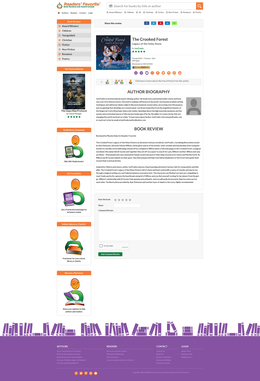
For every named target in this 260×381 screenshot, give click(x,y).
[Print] (174, 23)
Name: (100, 205)
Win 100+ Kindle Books (115, 354)
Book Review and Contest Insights (70, 357)
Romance (187, 12)
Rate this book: (104, 199)
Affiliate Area (186, 357)
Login (90, 13)
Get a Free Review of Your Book (69, 351)
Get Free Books (112, 357)
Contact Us (160, 351)
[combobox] (155, 6)
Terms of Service (183, 372)
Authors (65, 13)
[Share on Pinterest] (160, 23)
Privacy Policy (169, 372)
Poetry (198, 12)
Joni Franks (139, 48)
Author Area (186, 351)
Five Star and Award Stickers (68, 363)
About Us (160, 354)
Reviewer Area (186, 354)
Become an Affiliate (163, 360)
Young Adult (68, 35)
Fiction (161, 12)
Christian (149, 12)
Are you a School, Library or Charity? (120, 360)
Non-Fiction (173, 12)
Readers (73, 13)
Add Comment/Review (110, 254)
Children (130, 12)
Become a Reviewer (163, 357)
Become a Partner (163, 363)
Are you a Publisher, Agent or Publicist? (71, 360)
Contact (82, 13)
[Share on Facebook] (146, 23)
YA (140, 12)
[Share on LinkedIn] (167, 23)
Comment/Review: (105, 210)
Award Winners (115, 12)
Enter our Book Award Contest (68, 354)
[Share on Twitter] (153, 23)
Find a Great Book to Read (116, 351)
